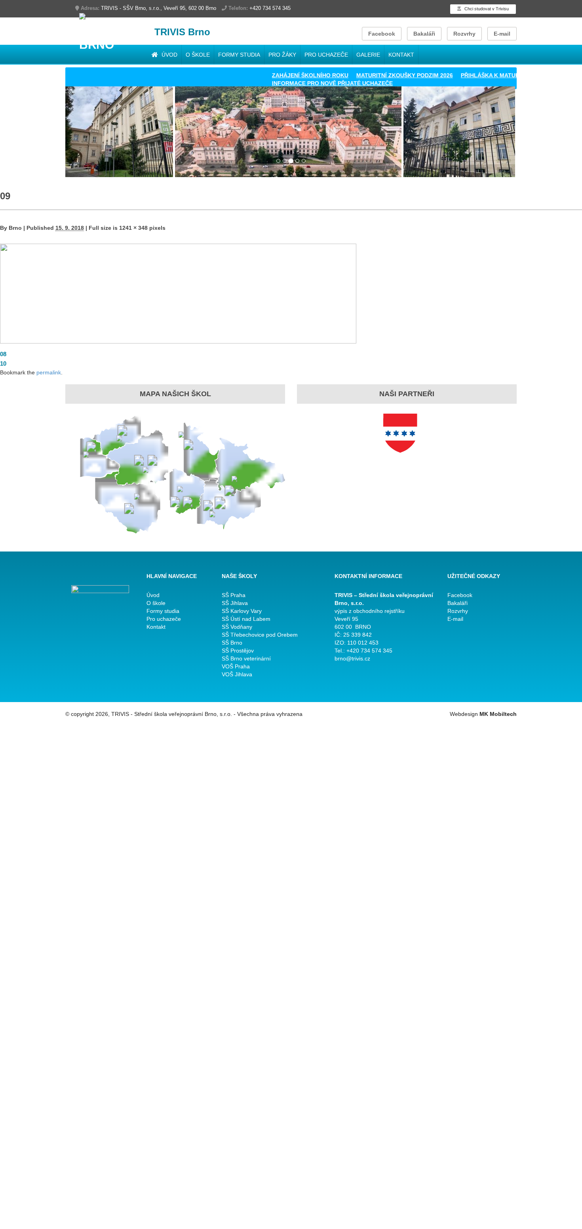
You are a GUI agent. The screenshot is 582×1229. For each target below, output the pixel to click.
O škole (198, 55)
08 (3, 354)
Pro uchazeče (326, 55)
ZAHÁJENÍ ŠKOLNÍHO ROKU (286, 75)
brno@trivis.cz (352, 658)
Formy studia (239, 55)
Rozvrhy (464, 34)
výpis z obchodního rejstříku (370, 611)
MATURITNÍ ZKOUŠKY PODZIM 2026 (381, 75)
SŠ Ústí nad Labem (246, 619)
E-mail (502, 34)
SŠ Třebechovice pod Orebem (260, 635)
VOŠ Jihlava (237, 674)
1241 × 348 (133, 228)
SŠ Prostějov (238, 650)
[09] (178, 293)
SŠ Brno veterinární (246, 658)
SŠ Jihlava (235, 603)
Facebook (381, 34)
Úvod (168, 55)
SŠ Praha (233, 595)
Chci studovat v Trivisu (486, 8)
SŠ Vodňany (237, 627)
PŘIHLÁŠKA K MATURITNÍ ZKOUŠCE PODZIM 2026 (504, 75)
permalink (48, 372)
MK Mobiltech (498, 714)
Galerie (368, 55)
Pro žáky (282, 55)
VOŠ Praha (236, 666)
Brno (15, 228)
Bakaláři (424, 34)
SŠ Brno (232, 642)
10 (3, 363)
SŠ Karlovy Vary (242, 611)
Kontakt (401, 55)
